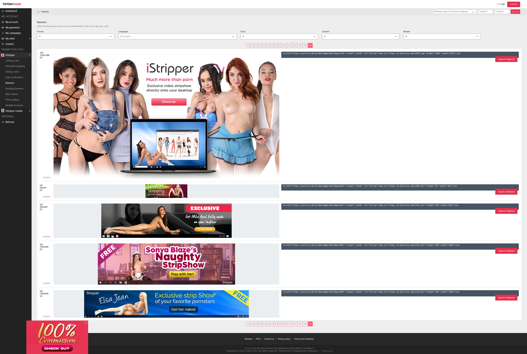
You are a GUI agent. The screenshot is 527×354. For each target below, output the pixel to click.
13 (300, 45)
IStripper (10, 55)
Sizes (243, 31)
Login (502, 4)
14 (305, 45)
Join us (513, 4)
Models (406, 31)
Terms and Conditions (304, 339)
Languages (123, 31)
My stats (10, 38)
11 (289, 45)
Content (325, 31)
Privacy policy (284, 339)
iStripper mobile (14, 111)
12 (294, 45)
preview (46, 177)
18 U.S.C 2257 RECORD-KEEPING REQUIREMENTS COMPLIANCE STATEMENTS (279, 348)
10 (284, 45)
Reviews (248, 339)
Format (40, 31)
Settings (515, 11)
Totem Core (327, 351)
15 (310, 45)
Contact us (269, 339)
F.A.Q (258, 339)
